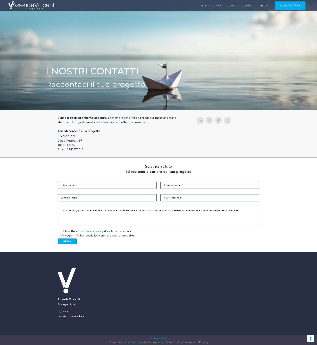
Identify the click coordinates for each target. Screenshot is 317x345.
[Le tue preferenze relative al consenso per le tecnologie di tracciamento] (310, 338)
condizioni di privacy (91, 231)
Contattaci (290, 5)
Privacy (204, 342)
